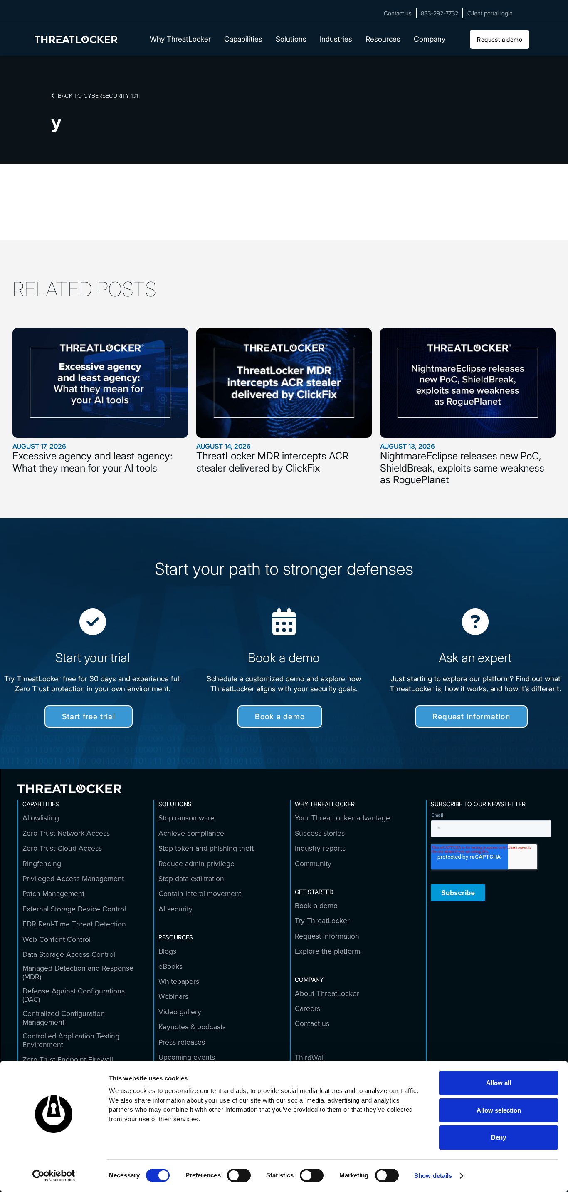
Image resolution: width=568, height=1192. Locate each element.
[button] (180, 39)
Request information (471, 716)
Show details (433, 1175)
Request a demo (499, 39)
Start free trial (88, 716)
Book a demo (280, 716)
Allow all (498, 1082)
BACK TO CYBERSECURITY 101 (94, 95)
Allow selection (499, 1110)
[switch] (239, 1175)
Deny (498, 1137)
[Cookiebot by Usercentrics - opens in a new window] (53, 1176)
